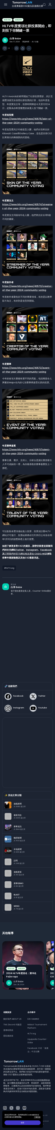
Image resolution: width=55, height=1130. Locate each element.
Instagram (32, 549)
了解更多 (37, 1117)
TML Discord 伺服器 (12, 1024)
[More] (28, 48)
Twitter (20, 549)
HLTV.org (32, 1033)
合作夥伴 (31, 1012)
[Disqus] (27, 636)
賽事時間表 (8, 1030)
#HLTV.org (9, 568)
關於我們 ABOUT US (12, 1019)
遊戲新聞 (18, 20)
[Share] (22, 48)
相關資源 (7, 1012)
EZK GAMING (33, 1019)
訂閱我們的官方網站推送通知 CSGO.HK (25, 553)
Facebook (46, 549)
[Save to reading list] (16, 48)
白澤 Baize (15, 38)
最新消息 (7, 20)
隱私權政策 (8, 1035)
